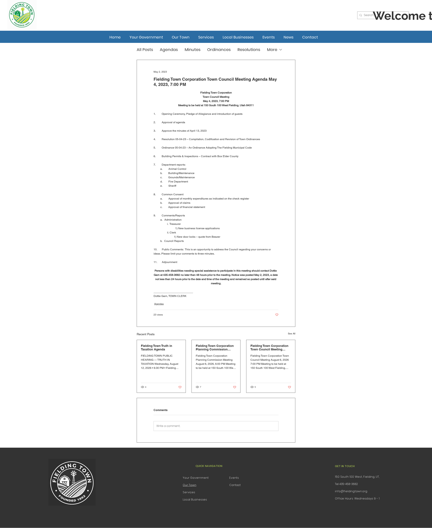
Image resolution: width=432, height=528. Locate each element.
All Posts (145, 49)
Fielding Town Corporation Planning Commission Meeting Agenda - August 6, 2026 (216, 347)
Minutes (192, 49)
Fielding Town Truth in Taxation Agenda (156, 347)
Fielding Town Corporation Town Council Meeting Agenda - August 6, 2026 (269, 347)
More (272, 49)
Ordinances (219, 49)
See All (291, 333)
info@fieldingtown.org (351, 491)
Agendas (169, 49)
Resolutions (248, 49)
